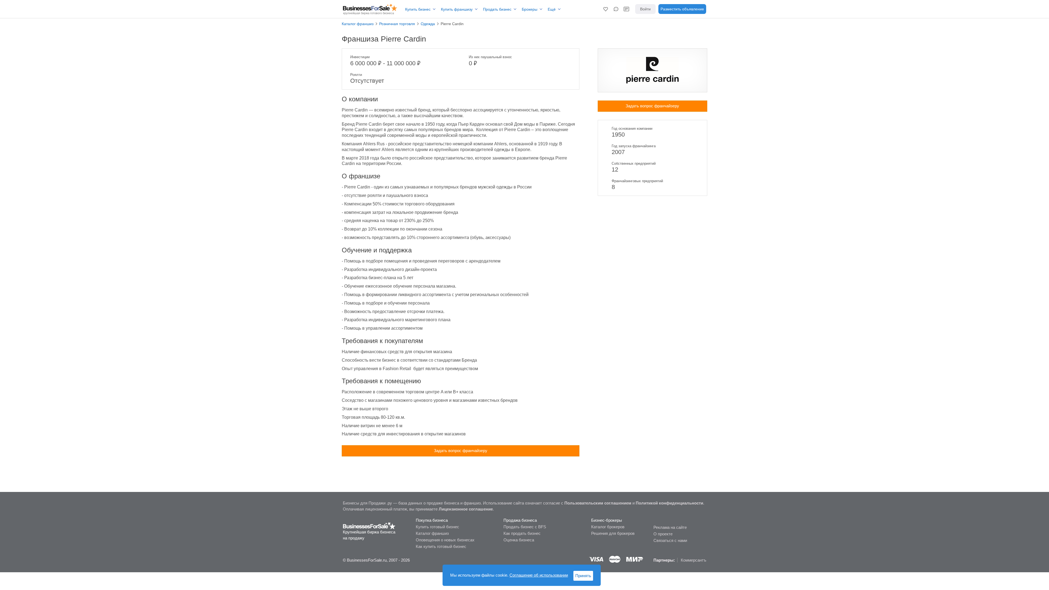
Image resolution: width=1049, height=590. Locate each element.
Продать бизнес (497, 9)
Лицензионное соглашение (466, 509)
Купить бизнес (418, 9)
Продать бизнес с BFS (524, 526)
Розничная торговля (397, 24)
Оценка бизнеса (518, 540)
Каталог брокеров (607, 526)
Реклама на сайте (670, 527)
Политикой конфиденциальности (669, 503)
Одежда (428, 24)
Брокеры (529, 9)
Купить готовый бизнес (437, 526)
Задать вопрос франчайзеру (460, 450)
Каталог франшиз (357, 24)
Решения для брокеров (613, 533)
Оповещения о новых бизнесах (445, 540)
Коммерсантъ (693, 560)
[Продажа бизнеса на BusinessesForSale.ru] (369, 525)
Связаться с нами (670, 540)
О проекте (663, 534)
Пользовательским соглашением (597, 503)
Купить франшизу (457, 9)
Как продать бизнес (522, 533)
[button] (605, 9)
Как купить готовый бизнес (441, 546)
